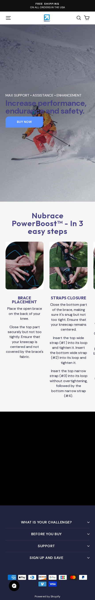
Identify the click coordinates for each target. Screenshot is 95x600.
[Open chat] (14, 585)
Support (46, 546)
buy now (24, 122)
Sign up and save (46, 557)
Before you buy (46, 534)
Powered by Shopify (47, 596)
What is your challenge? (46, 522)
